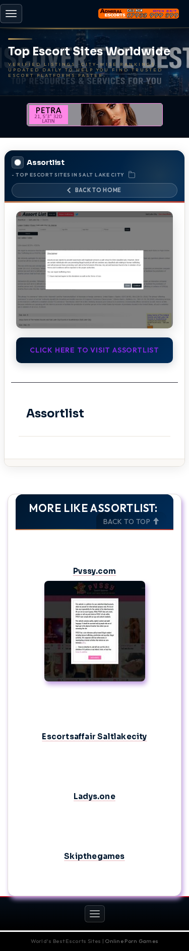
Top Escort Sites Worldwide (89, 52)
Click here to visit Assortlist (94, 350)
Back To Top (127, 521)
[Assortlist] (94, 269)
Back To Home (98, 190)
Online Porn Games (131, 940)
